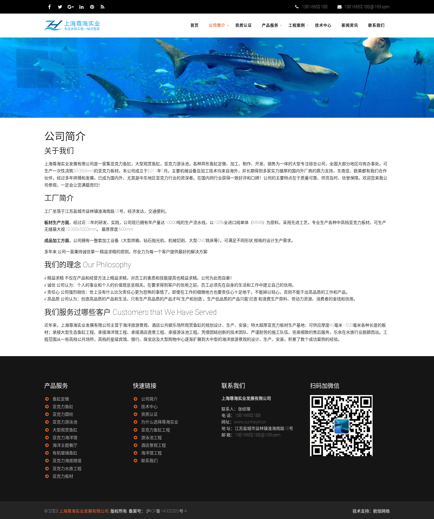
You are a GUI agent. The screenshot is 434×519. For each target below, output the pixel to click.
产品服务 (270, 25)
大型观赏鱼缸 (65, 430)
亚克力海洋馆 (65, 437)
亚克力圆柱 (63, 414)
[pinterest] (92, 7)
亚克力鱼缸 (63, 406)
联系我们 (376, 25)
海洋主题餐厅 (65, 445)
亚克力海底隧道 (67, 460)
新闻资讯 (350, 25)
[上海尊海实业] (72, 29)
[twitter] (60, 7)
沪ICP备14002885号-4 (166, 511)
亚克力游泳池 (65, 422)
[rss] (102, 7)
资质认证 (243, 25)
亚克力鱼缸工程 (155, 430)
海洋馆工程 (151, 453)
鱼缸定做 (61, 399)
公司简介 (217, 25)
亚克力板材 (63, 476)
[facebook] (49, 7)
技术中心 (323, 25)
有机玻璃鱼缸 (65, 453)
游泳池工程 (151, 437)
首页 (194, 25)
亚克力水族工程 (67, 468)
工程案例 (296, 25)
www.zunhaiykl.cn (250, 422)
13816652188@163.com (367, 6)
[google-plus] (71, 7)
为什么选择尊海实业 (159, 422)
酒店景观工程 (153, 445)
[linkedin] (81, 7)
